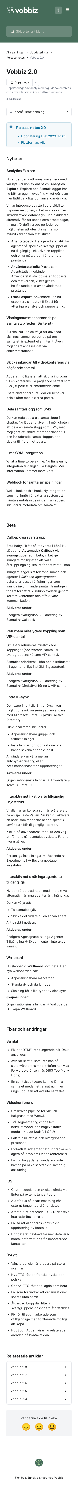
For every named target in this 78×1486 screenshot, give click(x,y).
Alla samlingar (15, 52)
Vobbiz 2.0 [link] (37, 57)
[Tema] (58, 10)
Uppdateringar (39, 52)
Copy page (22, 82)
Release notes (15, 57)
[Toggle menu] (68, 10)
